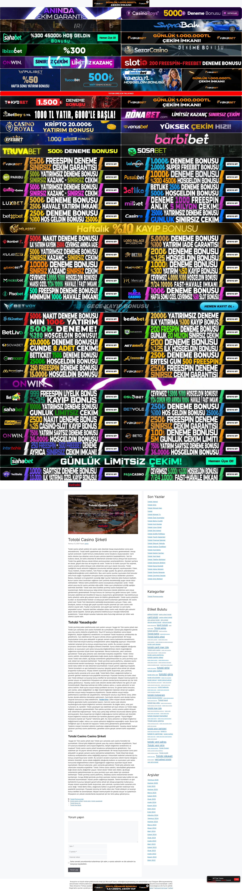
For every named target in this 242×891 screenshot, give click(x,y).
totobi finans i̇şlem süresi (166, 665)
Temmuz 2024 (152, 818)
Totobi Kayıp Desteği (155, 566)
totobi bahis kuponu (165, 634)
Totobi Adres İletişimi (155, 569)
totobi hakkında (163, 687)
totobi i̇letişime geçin (168, 698)
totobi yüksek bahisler (152, 748)
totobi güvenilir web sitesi (153, 685)
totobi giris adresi (151, 668)
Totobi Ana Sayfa (75, 805)
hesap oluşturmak (151, 625)
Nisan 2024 (151, 828)
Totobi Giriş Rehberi (155, 579)
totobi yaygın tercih (152, 739)
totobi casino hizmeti (152, 652)
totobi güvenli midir (152, 687)
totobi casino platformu (155, 655)
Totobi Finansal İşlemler (156, 540)
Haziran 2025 (152, 789)
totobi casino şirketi (76, 801)
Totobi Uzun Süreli (154, 527)
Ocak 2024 (151, 838)
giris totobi (164, 620)
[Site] (60, 163)
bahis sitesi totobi (165, 614)
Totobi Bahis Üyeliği (154, 521)
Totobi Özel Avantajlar (155, 518)
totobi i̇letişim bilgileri (154, 698)
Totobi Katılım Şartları (155, 553)
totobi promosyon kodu (153, 723)
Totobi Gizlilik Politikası (156, 534)
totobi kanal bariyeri (152, 700)
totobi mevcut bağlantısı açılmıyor (155, 711)
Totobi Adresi (152, 502)
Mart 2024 (151, 831)
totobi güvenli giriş (165, 685)
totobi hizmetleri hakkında (153, 692)
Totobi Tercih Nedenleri (156, 537)
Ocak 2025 (151, 799)
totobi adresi (152, 631)
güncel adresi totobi (154, 622)
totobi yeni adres (156, 741)
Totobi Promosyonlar (77, 799)
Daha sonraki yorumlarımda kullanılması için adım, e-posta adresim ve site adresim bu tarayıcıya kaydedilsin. (103, 863)
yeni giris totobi (152, 762)
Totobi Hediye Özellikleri (156, 547)
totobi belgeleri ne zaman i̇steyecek (164, 642)
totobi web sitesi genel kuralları (164, 736)
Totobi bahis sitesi (156, 636)
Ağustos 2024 (152, 815)
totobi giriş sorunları (166, 677)
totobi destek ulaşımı (163, 660)
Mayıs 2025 (151, 793)
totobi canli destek (153, 644)
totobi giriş (166, 674)
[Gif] (121, 229)
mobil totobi (150, 628)
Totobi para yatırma (155, 721)
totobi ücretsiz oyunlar (152, 753)
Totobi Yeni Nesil (153, 556)
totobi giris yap (152, 675)
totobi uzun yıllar (151, 736)
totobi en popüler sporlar (153, 665)
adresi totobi (152, 614)
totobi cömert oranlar (152, 660)
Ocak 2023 (151, 851)
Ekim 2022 (151, 860)
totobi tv (164, 731)
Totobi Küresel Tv (154, 514)
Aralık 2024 (151, 802)
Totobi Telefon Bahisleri (156, 559)
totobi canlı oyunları (166, 650)
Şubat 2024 (151, 834)
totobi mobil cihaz (164, 713)
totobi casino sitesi (155, 657)
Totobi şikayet (164, 756)
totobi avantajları (163, 631)
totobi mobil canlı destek (153, 713)
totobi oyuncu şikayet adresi (164, 718)
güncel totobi (166, 622)
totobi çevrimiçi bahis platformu (155, 750)
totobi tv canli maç (155, 734)
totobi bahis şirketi (162, 639)
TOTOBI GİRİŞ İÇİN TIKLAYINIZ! (121, 93)
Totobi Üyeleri (164, 748)
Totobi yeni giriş (155, 745)
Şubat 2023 (151, 847)
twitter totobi (150, 759)
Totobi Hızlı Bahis (154, 550)
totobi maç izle (154, 708)
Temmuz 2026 (152, 780)
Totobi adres (160, 628)
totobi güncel (152, 680)
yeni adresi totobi (163, 759)
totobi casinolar (162, 652)
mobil (170, 625)
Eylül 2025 (151, 786)
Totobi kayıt (163, 700)
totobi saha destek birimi (165, 723)
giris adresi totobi (153, 620)
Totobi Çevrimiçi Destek (156, 576)
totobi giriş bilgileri (153, 678)
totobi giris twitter (154, 671)
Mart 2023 (151, 844)
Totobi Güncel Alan (154, 508)
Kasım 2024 (152, 806)
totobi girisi (87, 801)
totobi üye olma (151, 756)
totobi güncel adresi (164, 680)
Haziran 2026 (152, 783)
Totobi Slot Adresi (154, 531)
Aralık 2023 (151, 841)
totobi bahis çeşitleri (152, 639)
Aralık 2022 (151, 854)
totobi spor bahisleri (156, 728)
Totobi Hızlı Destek (154, 524)
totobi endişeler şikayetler (164, 662)
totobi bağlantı (151, 642)
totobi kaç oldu (153, 703)
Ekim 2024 (151, 809)
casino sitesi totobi (165, 617)
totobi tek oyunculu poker (153, 731)
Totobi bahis (153, 633)
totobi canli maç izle (158, 647)
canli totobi (152, 617)
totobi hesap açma (151, 690)
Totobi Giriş (151, 505)
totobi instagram (156, 695)
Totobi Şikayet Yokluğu (156, 543)
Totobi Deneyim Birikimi (156, 563)
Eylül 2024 (151, 812)
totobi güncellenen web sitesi (154, 682)
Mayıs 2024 (151, 825)
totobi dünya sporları (152, 662)
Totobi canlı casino (154, 650)
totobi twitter (168, 734)
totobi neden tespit (152, 718)
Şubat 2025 (151, 796)
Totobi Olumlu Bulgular (156, 572)
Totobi (149, 511)
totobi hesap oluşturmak (163, 690)
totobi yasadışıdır (96, 801)
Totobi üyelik (163, 753)
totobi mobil (168, 711)
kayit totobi (162, 625)
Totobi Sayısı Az (75, 803)
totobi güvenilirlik (167, 682)
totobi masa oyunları (167, 705)
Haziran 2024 (152, 822)
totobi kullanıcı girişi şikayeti (154, 705)
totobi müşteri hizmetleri (157, 716)
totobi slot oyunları (151, 726)
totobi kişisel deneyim (166, 703)
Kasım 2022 (151, 857)
